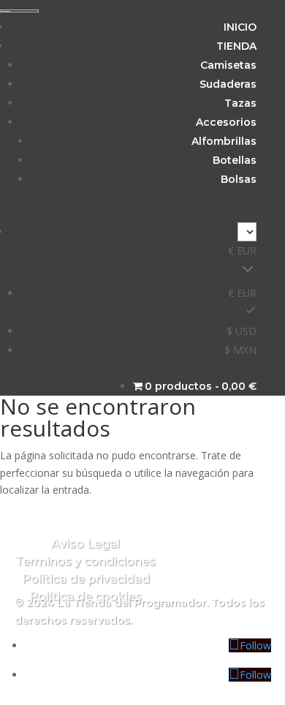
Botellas (234, 160)
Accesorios (226, 122)
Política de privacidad (86, 579)
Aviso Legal (85, 544)
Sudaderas (228, 84)
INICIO (240, 27)
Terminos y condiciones (85, 561)
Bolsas (238, 179)
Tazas (240, 103)
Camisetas (228, 65)
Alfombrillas (223, 141)
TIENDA (236, 46)
